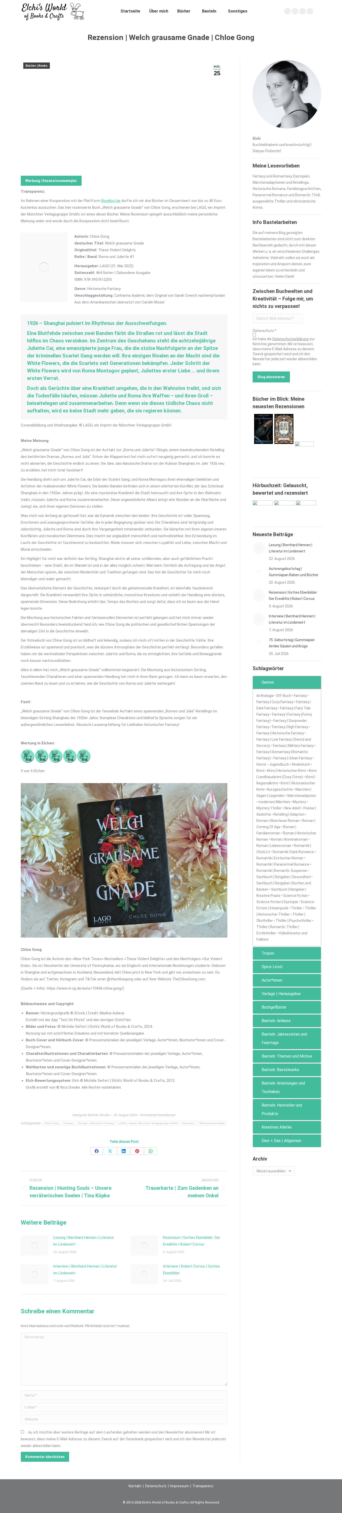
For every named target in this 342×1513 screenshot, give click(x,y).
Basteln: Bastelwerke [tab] (280, 1069)
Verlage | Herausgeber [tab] (281, 993)
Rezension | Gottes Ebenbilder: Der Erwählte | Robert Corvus (191, 1241)
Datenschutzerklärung (290, 339)
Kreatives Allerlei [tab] (276, 1127)
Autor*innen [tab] (272, 980)
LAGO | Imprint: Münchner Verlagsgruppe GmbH (148, 1123)
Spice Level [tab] (272, 966)
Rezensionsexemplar (212, 1123)
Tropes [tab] (268, 953)
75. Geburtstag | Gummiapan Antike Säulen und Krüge (292, 643)
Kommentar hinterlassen (158, 1115)
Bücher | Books (37, 65)
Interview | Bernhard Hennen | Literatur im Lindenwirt (85, 1269)
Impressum (179, 1486)
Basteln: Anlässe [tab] (276, 1020)
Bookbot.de (110, 200)
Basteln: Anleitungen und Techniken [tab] (283, 1087)
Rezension (188, 1123)
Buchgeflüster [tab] (274, 1007)
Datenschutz (155, 1486)
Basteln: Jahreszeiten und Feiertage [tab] (284, 1038)
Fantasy (68, 1123)
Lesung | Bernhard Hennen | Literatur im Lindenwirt (83, 1241)
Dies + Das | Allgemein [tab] (281, 1140)
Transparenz (203, 1486)
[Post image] (34, 1246)
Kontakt (135, 1486)
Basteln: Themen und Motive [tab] (287, 1056)
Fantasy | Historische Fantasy (96, 1123)
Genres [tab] (268, 682)
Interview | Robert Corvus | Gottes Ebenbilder (191, 1269)
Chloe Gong (51, 1123)
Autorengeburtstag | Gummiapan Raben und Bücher (293, 572)
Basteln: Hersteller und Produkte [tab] (282, 1109)
